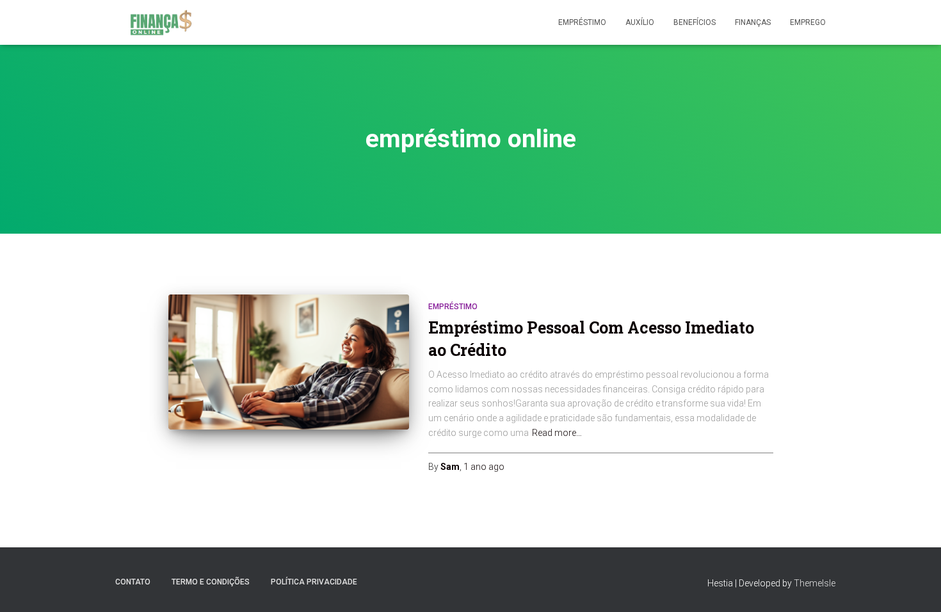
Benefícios (694, 22)
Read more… (557, 433)
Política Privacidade (314, 581)
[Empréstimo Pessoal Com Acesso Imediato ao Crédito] (288, 362)
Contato (132, 581)
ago (483, 467)
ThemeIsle (814, 583)
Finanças (753, 22)
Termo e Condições (211, 581)
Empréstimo (582, 22)
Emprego (808, 22)
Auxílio (639, 22)
